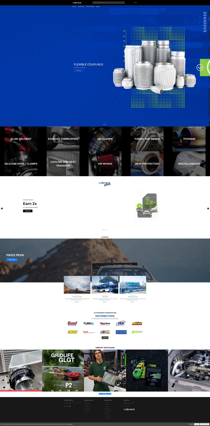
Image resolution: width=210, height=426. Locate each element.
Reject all (197, 424)
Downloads (87, 408)
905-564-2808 (126, 406)
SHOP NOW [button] (27, 210)
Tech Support (87, 406)
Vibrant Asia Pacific (108, 416)
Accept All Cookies (204, 424)
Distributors (87, 404)
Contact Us (87, 402)
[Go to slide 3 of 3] (209, 66)
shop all (74, 6)
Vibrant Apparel (107, 417)
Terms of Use (107, 404)
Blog (86, 412)
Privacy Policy (107, 406)
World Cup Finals (133, 296)
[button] (2, 209)
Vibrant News (107, 414)
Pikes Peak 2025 (77, 296)
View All (105, 337)
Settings (191, 424)
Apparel (98, 6)
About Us (106, 402)
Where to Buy (81, 6)
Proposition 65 (87, 410)
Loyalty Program (90, 6)
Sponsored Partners (108, 410)
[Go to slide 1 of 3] (1, 66)
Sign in (136, 2)
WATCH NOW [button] (12, 259)
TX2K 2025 (105, 296)
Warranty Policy (107, 408)
